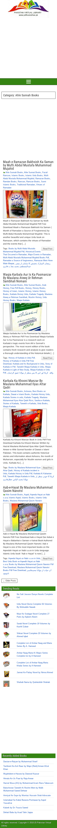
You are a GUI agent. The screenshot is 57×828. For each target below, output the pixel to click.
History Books (39, 288)
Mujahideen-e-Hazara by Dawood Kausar (21, 774)
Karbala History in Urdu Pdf (20, 473)
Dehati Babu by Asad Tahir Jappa (18, 812)
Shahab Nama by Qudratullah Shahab (33, 682)
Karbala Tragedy (36, 294)
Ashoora (27, 391)
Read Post (47, 249)
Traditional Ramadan (26, 184)
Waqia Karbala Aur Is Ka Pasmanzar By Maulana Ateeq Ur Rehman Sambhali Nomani (27, 278)
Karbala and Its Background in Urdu (28, 364)
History (28, 288)
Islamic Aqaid (15, 497)
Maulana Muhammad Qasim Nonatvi (26, 501)
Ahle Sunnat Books (32, 172)
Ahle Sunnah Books (14, 172)
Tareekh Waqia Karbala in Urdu (30, 367)
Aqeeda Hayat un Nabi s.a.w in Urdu (24, 558)
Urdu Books (42, 403)
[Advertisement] (28, 47)
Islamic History (24, 291)
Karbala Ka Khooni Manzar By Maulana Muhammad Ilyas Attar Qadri (24, 384)
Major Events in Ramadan (39, 254)
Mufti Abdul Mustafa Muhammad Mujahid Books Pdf (26, 257)
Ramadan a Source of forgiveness (18, 260)
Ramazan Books (42, 178)
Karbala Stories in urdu (13, 397)
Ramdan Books (10, 181)
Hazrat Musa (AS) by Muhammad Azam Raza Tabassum (28, 783)
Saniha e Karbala (42, 400)
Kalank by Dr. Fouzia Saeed (15, 807)
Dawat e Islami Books (20, 394)
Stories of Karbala (11, 403)
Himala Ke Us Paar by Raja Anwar (18, 778)
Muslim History (34, 297)
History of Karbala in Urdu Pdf (22, 358)
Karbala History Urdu (19, 294)
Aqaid (26, 494)
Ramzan (21, 181)
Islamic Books (18, 175)
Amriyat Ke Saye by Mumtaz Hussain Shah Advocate (27, 795)
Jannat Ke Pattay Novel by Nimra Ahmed (35, 672)
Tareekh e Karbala (28, 403)
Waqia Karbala (23, 300)
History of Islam (10, 291)
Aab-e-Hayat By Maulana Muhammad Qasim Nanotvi (28, 489)
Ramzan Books (33, 181)
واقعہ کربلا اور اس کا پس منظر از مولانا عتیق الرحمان (30, 373)
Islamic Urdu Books (34, 175)
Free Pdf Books (17, 288)
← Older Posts (9, 581)
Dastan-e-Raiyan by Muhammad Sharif (20, 761)
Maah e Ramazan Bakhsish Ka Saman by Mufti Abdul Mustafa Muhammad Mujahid (28, 165)
